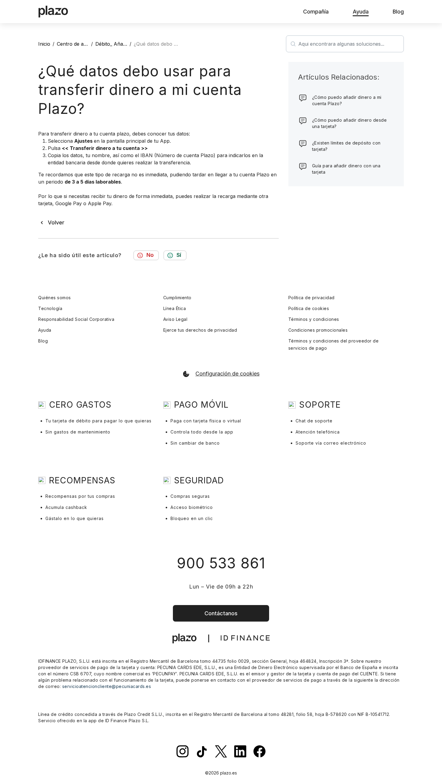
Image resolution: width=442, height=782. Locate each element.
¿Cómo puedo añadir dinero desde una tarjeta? (349, 123)
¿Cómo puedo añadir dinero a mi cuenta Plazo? (347, 100)
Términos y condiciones (313, 319)
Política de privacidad (311, 297)
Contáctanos (221, 613)
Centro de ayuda (76, 44)
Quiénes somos (54, 297)
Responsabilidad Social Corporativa (76, 319)
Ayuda (44, 330)
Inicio (44, 44)
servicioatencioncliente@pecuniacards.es (106, 686)
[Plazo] (53, 12)
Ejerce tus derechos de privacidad (200, 330)
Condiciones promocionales (318, 330)
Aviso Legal (175, 319)
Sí (178, 255)
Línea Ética (174, 308)
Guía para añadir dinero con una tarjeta (346, 169)
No (150, 255)
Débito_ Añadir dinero (120, 44)
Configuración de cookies (227, 374)
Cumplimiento (177, 297)
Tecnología (50, 308)
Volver (56, 222)
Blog (43, 340)
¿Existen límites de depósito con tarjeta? (346, 146)
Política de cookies (308, 308)
